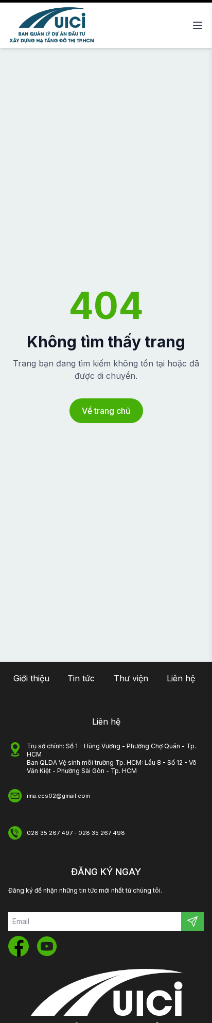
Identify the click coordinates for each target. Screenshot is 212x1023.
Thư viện (131, 678)
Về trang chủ (106, 411)
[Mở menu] (197, 25)
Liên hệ (181, 678)
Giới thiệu (31, 678)
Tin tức (81, 678)
